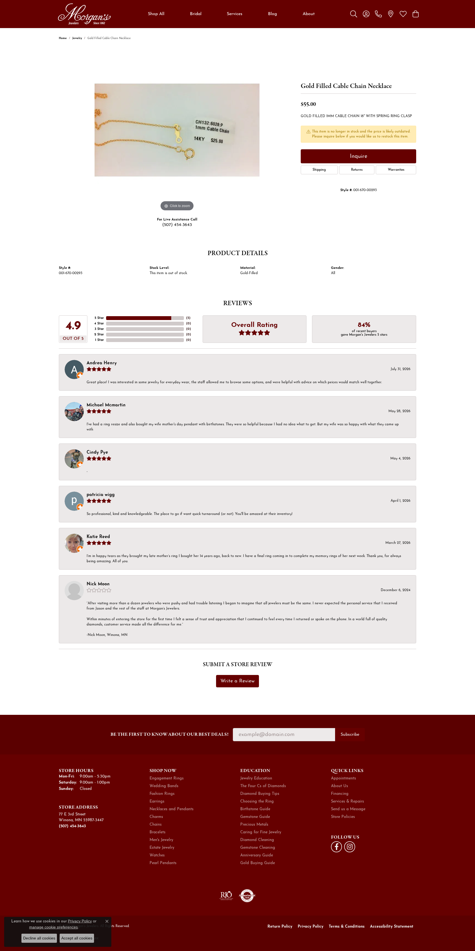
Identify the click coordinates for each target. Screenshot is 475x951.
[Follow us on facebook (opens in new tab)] (336, 846)
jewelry (77, 38)
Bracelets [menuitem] (157, 832)
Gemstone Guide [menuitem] (255, 817)
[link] (378, 14)
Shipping (319, 170)
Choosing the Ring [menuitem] (257, 802)
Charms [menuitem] (156, 817)
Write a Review (237, 681)
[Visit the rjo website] (226, 896)
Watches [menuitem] (157, 855)
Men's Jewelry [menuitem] (161, 840)
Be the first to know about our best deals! (169, 734)
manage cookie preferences (53, 927)
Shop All (156, 14)
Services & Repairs (347, 802)
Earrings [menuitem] (157, 802)
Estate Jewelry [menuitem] (162, 848)
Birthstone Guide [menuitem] (255, 809)
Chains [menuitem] (156, 825)
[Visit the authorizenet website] (247, 896)
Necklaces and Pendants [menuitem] (172, 809)
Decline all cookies (39, 938)
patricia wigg (101, 495)
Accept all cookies (76, 938)
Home (63, 38)
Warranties (396, 170)
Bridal (195, 14)
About (309, 14)
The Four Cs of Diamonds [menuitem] (263, 786)
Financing (340, 794)
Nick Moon (98, 584)
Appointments (343, 778)
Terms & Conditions (346, 927)
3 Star (99, 329)
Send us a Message (348, 809)
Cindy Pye (97, 452)
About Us (339, 786)
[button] (353, 14)
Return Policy (279, 927)
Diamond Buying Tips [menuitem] (259, 794)
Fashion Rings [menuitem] (162, 794)
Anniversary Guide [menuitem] (256, 855)
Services (234, 14)
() (188, 318)
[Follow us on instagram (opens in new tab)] (349, 846)
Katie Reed (98, 537)
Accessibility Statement (391, 927)
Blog (272, 14)
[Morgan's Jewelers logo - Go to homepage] (84, 14)
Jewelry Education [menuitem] (256, 778)
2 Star (99, 334)
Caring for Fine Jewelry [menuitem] (260, 832)
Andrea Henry (102, 363)
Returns (357, 170)
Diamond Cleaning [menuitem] (257, 840)
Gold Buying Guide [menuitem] (257, 863)
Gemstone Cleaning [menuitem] (257, 848)
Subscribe (350, 734)
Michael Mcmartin (106, 405)
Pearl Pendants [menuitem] (163, 863)
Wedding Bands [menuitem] (164, 786)
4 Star (99, 323)
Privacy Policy (310, 927)
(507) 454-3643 (177, 225)
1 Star (99, 340)
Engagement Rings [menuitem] (167, 778)
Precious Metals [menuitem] (254, 825)
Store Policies (343, 817)
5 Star (99, 318)
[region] (177, 130)
